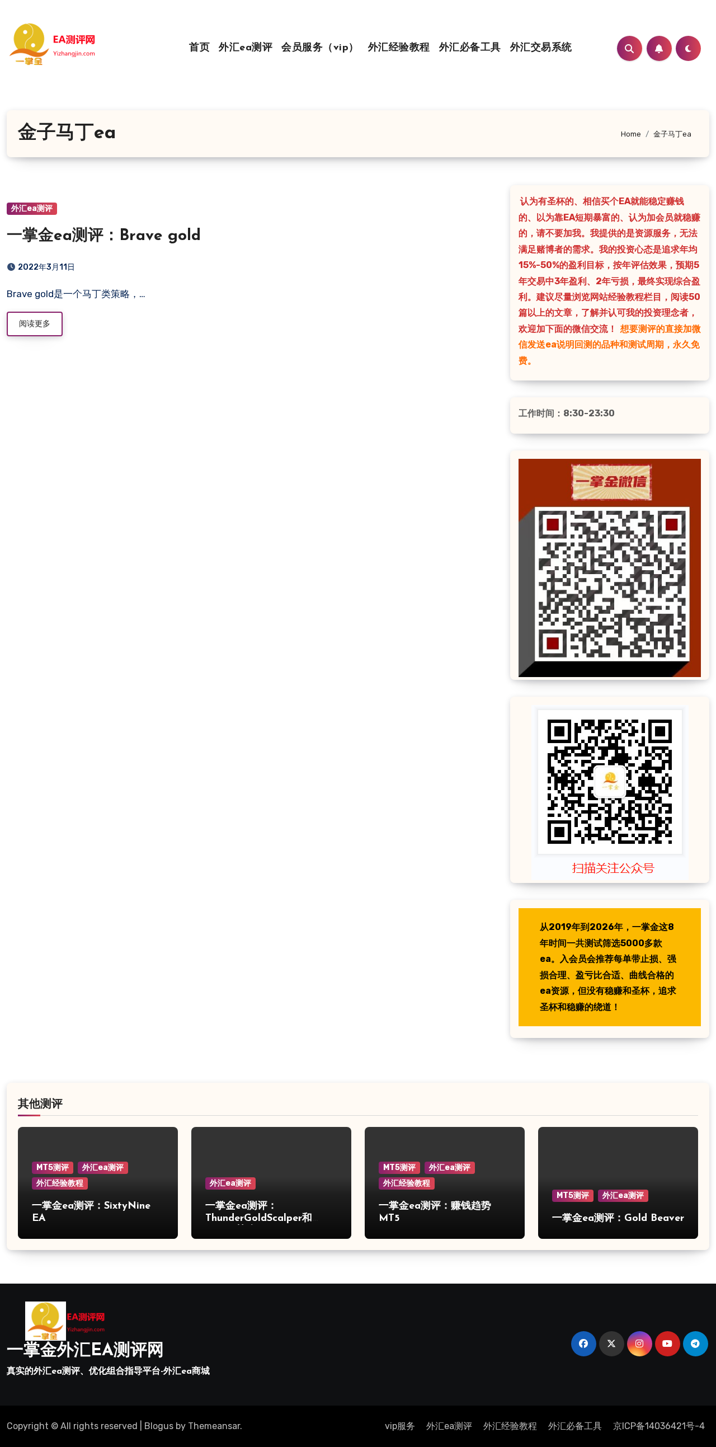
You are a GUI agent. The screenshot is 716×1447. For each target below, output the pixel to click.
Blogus (158, 1426)
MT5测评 (52, 1167)
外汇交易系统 (541, 48)
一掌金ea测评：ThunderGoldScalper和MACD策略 (258, 1218)
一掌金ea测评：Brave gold (104, 236)
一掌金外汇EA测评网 (85, 1351)
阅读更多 (34, 323)
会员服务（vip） (320, 48)
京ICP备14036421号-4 (659, 1426)
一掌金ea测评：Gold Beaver (618, 1219)
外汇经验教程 (399, 48)
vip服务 (400, 1426)
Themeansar (214, 1426)
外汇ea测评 (245, 48)
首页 (199, 48)
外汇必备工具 (470, 48)
